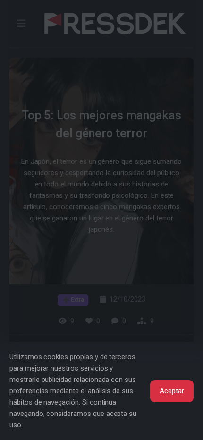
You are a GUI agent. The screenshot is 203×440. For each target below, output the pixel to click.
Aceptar (172, 391)
